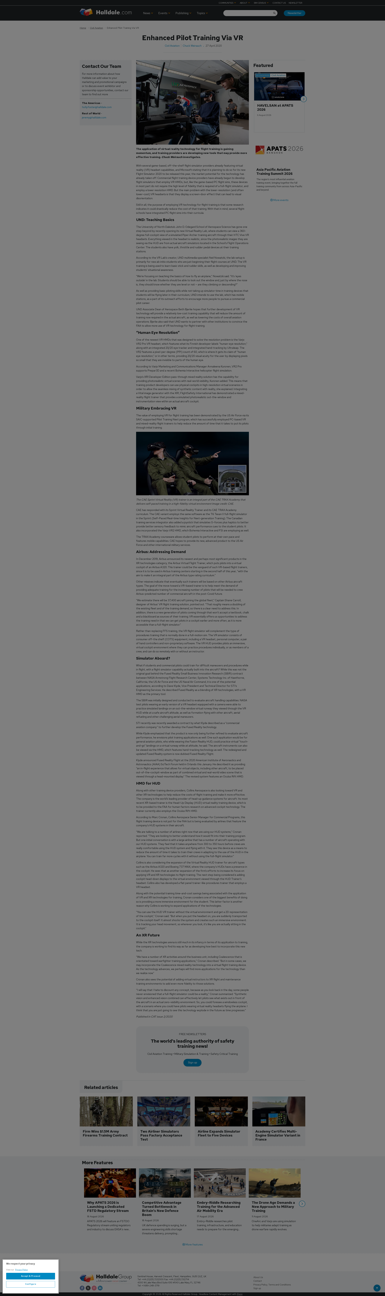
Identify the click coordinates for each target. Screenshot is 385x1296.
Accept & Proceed (30, 1276)
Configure (30, 1284)
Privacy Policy (21, 1269)
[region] (30, 1276)
